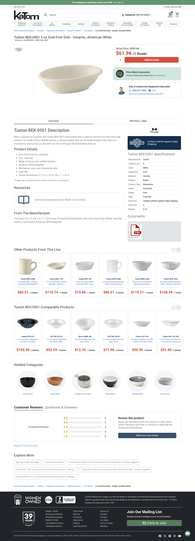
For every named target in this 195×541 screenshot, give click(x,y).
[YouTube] (179, 536)
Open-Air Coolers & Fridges (27, 462)
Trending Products (54, 526)
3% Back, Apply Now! (171, 7)
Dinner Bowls (55, 394)
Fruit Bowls (88, 31)
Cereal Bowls (28, 394)
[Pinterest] (169, 536)
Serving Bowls (137, 394)
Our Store (104, 520)
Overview (53, 120)
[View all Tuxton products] (154, 130)
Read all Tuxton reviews (26, 445)
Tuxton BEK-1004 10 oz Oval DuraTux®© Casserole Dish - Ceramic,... (46, 469)
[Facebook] (160, 536)
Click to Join (156, 523)
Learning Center (80, 526)
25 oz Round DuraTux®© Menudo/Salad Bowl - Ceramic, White (142, 284)
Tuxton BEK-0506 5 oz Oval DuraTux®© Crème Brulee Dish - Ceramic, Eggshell (116, 469)
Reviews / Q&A (138, 120)
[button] (170, 15)
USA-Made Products (54, 523)
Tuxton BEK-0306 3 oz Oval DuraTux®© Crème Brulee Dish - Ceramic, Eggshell (104, 462)
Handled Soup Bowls (83, 394)
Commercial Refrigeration (37, 24)
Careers (103, 514)
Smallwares (66, 24)
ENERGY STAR (52, 520)
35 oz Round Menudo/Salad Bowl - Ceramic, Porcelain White (170, 284)
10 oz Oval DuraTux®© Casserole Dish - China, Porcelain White (85, 284)
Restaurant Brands (54, 514)
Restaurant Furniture (111, 24)
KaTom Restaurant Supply (24, 31)
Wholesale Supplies (54, 517)
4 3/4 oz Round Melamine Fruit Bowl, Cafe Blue (28, 340)
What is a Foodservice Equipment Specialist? (146, 94)
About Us (104, 511)
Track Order (78, 511)
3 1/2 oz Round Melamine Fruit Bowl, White (56, 340)
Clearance (173, 24)
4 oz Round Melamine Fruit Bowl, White (85, 340)
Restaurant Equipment (22, 24)
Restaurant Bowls (74, 31)
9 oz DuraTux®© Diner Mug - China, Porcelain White (113, 283)
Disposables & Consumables (127, 24)
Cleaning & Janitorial (95, 24)
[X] (165, 536)
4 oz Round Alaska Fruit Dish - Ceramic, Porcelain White (142, 340)
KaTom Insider (106, 523)
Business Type (159, 24)
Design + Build (52, 511)
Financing (77, 517)
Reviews (103, 526)
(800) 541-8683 (139, 90)
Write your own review (147, 435)
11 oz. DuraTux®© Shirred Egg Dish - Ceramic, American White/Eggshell (56, 284)
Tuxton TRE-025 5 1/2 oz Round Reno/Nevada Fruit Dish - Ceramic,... (46, 477)
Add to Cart (151, 60)
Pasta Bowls (110, 394)
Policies (76, 523)
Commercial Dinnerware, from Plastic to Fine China (60, 199)
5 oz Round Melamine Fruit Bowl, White (113, 340)
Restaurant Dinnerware (55, 31)
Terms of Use (126, 536)
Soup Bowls (164, 394)
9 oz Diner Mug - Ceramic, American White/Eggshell (28, 283)
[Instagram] (174, 536)
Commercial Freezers (54, 462)
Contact (103, 517)
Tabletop (81, 24)
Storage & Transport (144, 24)
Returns (76, 514)
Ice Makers (52, 24)
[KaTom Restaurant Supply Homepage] (26, 15)
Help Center (21, 7)
